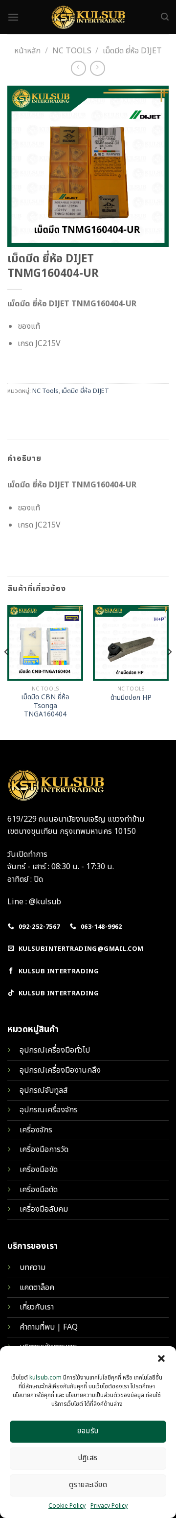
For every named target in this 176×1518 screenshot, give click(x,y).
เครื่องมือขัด (39, 1169)
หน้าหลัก (27, 51)
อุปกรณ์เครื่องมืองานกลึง (60, 1070)
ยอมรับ (87, 1431)
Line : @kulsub (34, 902)
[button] (161, 1358)
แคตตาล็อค (37, 1287)
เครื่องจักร (36, 1130)
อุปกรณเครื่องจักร (49, 1110)
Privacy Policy (109, 1505)
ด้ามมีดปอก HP (131, 698)
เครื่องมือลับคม (44, 1209)
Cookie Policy (67, 1505)
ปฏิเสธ (87, 1458)
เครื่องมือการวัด (44, 1149)
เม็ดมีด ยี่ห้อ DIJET (132, 51)
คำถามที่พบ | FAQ (49, 1327)
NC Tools (71, 51)
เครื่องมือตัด (39, 1190)
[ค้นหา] (165, 16)
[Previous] (7, 671)
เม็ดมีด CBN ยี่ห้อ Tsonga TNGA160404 (45, 706)
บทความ (32, 1267)
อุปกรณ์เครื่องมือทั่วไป (55, 1050)
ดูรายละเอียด (88, 1485)
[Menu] (13, 17)
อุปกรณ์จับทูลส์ (43, 1090)
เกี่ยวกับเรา (37, 1307)
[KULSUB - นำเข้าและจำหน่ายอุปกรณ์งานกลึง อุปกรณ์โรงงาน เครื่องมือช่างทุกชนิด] (88, 17)
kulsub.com (45, 1377)
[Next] (169, 671)
